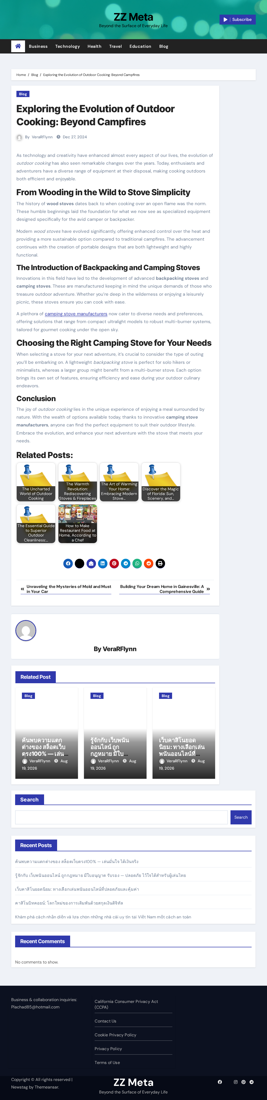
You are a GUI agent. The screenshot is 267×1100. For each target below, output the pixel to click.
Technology (67, 46)
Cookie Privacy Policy (115, 1035)
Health (94, 46)
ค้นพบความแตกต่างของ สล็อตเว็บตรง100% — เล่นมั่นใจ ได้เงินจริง (43, 750)
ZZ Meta (133, 16)
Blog (163, 46)
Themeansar (46, 1087)
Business (38, 46)
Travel (115, 46)
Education (140, 46)
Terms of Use (107, 1062)
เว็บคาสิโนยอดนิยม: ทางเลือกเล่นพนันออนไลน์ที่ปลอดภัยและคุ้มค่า (182, 750)
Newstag (19, 1087)
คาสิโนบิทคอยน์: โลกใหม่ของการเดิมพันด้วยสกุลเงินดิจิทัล (69, 903)
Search (29, 799)
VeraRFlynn (42, 137)
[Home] (18, 46)
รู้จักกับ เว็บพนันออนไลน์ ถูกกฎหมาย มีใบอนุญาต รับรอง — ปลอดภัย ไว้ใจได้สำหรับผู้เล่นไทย (100, 875)
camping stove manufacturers (76, 314)
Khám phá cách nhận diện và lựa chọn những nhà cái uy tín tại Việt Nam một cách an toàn (103, 917)
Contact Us (105, 1021)
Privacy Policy (108, 1048)
